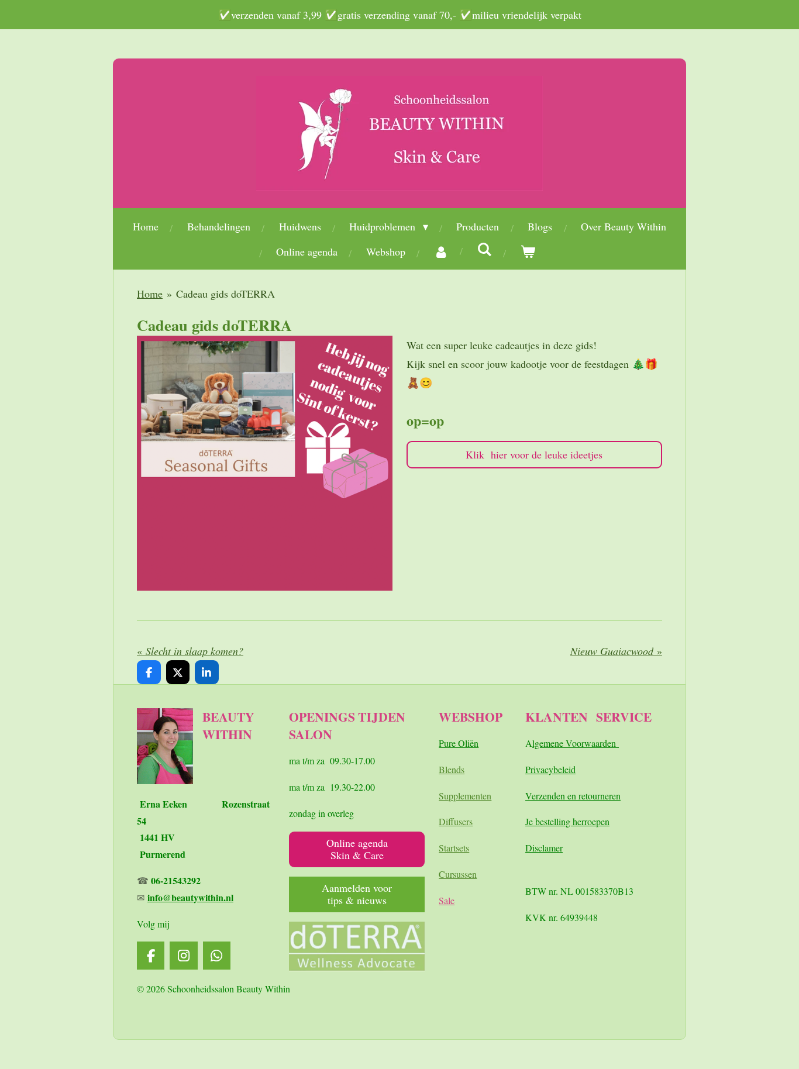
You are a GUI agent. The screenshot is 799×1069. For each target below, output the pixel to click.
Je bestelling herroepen (567, 821)
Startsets (454, 848)
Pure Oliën (458, 743)
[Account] (441, 251)
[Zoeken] (484, 249)
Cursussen (458, 874)
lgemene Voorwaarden (575, 743)
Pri (530, 769)
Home (150, 294)
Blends (451, 769)
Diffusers (456, 821)
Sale (446, 900)
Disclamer (544, 848)
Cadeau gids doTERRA (225, 294)
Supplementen (465, 795)
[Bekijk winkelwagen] (527, 251)
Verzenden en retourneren (573, 795)
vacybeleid (556, 769)
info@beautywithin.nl (190, 897)
